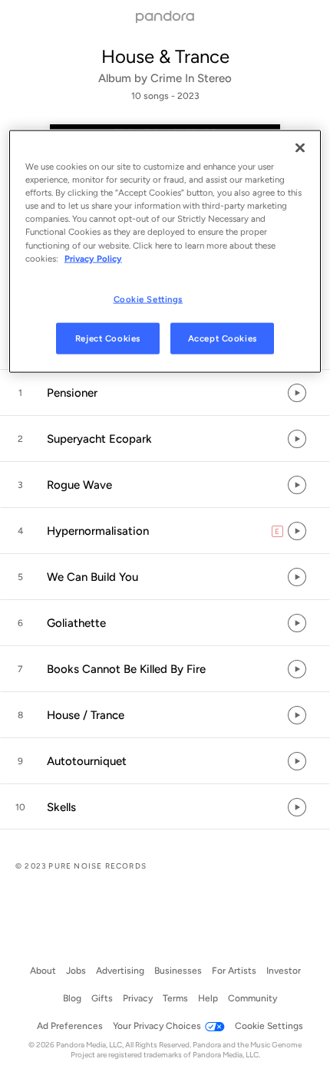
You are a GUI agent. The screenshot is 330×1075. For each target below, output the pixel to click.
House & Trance (165, 56)
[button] (165, 393)
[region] (165, 252)
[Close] (300, 148)
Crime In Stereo (191, 78)
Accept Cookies (222, 337)
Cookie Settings (148, 298)
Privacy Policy (93, 257)
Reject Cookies (107, 337)
